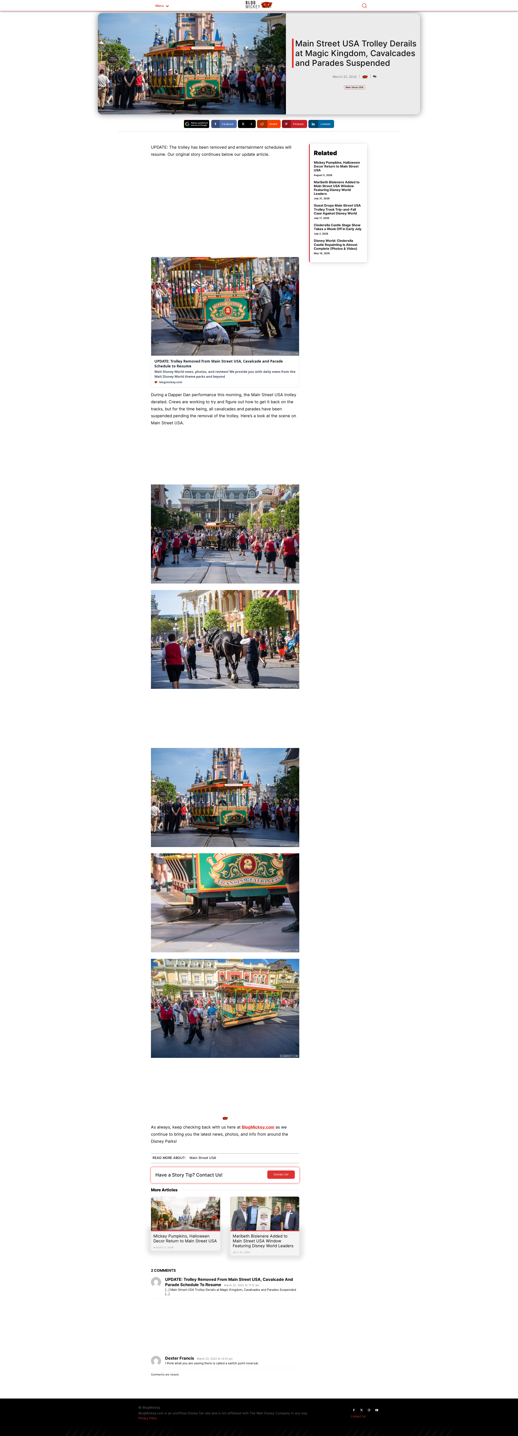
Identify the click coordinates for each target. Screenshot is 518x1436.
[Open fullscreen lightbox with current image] (225, 534)
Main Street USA (354, 87)
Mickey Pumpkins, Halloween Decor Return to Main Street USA (185, 1238)
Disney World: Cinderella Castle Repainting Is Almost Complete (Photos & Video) (335, 244)
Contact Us (358, 1416)
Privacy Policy (147, 1418)
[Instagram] (369, 1410)
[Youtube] (377, 1410)
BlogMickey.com (258, 1127)
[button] (364, 5)
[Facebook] (354, 1410)
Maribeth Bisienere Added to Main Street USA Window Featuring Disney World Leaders (263, 1241)
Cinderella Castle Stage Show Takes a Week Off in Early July (337, 227)
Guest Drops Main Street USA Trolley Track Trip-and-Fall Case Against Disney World (337, 209)
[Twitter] (361, 1410)
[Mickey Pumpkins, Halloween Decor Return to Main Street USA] (185, 1216)
